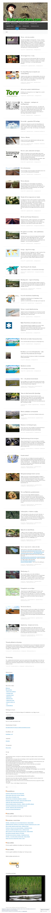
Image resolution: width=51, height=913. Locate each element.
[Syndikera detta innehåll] (6, 791)
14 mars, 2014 (23, 504)
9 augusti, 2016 (23, 95)
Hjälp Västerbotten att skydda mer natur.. (31, 323)
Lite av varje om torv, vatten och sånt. (30, 547)
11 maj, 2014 (23, 448)
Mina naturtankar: (14, 23)
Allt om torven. (8, 747)
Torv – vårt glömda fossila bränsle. (29, 379)
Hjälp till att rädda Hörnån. (27, 530)
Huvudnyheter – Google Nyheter (13, 820)
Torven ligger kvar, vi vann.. (28, 56)
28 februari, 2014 (23, 599)
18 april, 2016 (23, 174)
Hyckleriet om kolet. (26, 366)
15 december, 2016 (24, 65)
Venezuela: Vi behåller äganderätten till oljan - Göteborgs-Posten (17, 829)
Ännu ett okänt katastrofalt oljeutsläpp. (30, 393)
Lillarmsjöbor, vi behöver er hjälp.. (29, 511)
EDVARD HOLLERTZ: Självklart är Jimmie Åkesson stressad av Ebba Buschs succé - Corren (23, 824)
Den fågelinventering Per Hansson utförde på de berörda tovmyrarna (18, 727)
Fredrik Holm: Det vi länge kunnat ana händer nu (14, 802)
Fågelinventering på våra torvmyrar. (30, 438)
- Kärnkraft (29, 404)
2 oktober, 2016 (23, 82)
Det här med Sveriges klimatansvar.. (30, 217)
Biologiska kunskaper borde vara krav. (30, 474)
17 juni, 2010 (8, 666)
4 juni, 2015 (23, 332)
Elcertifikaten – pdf (9, 734)
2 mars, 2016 (23, 260)
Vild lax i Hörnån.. (25, 137)
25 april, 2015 (23, 370)
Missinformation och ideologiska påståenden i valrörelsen (16, 798)
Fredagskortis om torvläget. (28, 588)
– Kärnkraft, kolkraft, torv (10, 28)
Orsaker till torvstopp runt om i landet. (30, 197)
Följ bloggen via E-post (10, 709)
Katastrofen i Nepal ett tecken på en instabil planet (15, 793)
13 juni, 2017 (23, 49)
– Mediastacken (18, 26)
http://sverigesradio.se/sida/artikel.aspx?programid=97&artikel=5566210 (28, 561)
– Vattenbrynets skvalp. (34, 26)
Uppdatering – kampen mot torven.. (30, 625)
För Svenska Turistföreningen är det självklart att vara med (16, 805)
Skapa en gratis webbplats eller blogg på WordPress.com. (16, 907)
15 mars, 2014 (23, 484)
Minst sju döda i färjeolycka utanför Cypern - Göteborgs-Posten (17, 826)
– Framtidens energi (33, 23)
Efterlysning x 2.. (25, 571)
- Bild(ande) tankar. (29, 82)
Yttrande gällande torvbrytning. (14, 642)
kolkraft (27, 83)
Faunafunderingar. (26, 144)
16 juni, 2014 (23, 432)
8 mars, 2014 (23, 522)
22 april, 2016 (23, 143)
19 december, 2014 (24, 404)
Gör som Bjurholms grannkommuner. (30, 492)
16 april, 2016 (23, 190)
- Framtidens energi (30, 386)
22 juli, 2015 (23, 316)
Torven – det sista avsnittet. (27, 37)
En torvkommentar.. (26, 168)
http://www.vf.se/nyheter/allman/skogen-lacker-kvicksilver (31, 550)
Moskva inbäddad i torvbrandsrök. (29, 411)
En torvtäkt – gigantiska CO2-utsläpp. (30, 121)
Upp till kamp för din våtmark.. (29, 267)
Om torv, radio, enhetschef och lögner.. (30, 150)
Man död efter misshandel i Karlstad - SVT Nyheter (15, 833)
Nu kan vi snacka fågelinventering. (29, 309)
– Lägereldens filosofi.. (10, 26)
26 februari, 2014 (23, 634)
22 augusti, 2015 (23, 303)
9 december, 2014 (24, 417)
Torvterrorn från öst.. (26, 606)
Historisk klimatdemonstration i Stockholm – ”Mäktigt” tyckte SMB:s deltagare (20, 804)
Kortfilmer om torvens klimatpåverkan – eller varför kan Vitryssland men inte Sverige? (32, 352)
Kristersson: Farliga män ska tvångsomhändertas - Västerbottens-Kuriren (19, 828)
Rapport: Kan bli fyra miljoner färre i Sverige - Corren (15, 838)
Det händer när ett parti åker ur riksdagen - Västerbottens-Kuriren (17, 835)
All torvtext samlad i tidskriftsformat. (30, 89)
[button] (23, 897)
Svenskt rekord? (25, 455)
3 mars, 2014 (23, 564)
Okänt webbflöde (10, 813)
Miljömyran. (8, 23)
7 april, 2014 (23, 466)
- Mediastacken (27, 359)
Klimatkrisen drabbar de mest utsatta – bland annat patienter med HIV (18, 800)
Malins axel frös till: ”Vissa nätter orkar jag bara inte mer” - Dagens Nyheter (19, 831)
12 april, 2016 (23, 210)
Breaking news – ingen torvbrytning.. (30, 280)
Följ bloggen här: (10, 718)
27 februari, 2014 (23, 617)
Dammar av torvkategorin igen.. (29, 425)
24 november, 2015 (24, 288)
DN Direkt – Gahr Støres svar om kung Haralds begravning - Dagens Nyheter (19, 822)
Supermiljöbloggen (10, 791)
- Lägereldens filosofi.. (29, 49)
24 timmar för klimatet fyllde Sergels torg (13, 809)
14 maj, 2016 (23, 115)
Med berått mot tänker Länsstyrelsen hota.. (31, 339)
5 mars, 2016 (23, 243)
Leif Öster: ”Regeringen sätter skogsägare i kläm (14, 807)
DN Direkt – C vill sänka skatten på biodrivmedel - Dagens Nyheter (18, 836)
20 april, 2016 (23, 161)
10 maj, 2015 (23, 343)
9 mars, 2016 (23, 225)
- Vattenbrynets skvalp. (30, 467)
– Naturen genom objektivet (24, 23)
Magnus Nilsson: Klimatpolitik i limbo (12, 797)
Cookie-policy (24, 911)
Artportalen (8, 741)
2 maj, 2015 (23, 359)
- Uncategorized (36, 49)
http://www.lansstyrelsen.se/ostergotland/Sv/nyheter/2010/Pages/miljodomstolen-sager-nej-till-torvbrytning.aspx (33, 557)
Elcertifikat (41, 131)
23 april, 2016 (23, 131)
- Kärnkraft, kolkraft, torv (38, 386)
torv (39, 49)
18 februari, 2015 (23, 386)
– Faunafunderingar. (22, 28)
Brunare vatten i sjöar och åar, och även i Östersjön (15, 795)
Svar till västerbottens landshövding (30, 295)
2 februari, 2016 (23, 271)
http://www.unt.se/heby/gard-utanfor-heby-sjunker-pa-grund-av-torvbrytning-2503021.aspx (32, 552)
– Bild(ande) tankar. (25, 26)
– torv (17, 28)
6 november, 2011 (9, 651)
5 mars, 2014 (23, 539)
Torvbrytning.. (9, 657)
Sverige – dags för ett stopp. (28, 249)
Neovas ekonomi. (25, 181)
